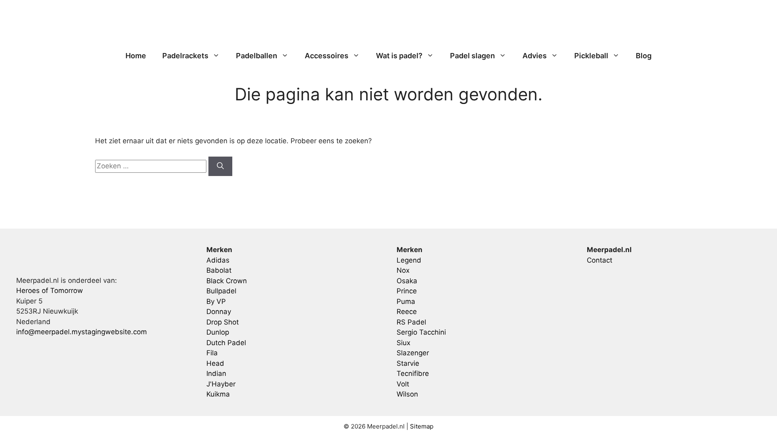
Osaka (407, 281)
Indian (216, 373)
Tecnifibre (413, 373)
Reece (407, 312)
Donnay (218, 312)
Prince (407, 291)
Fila (212, 353)
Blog (644, 55)
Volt (403, 384)
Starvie (408, 363)
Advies (534, 55)
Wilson (407, 394)
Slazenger (413, 353)
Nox (403, 270)
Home (135, 55)
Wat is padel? (399, 55)
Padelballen (256, 55)
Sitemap (421, 426)
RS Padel (411, 322)
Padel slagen (472, 55)
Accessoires (326, 55)
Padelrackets (185, 55)
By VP (216, 301)
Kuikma (218, 394)
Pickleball (591, 55)
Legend (409, 260)
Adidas (217, 260)
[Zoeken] (220, 166)
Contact (599, 260)
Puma (406, 301)
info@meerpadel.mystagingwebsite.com (81, 332)
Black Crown (226, 281)
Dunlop (217, 332)
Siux (403, 343)
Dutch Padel (226, 343)
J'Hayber (221, 384)
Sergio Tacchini (421, 332)
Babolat (218, 270)
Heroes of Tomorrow (49, 290)
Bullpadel (221, 291)
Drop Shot (222, 322)
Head (215, 363)
